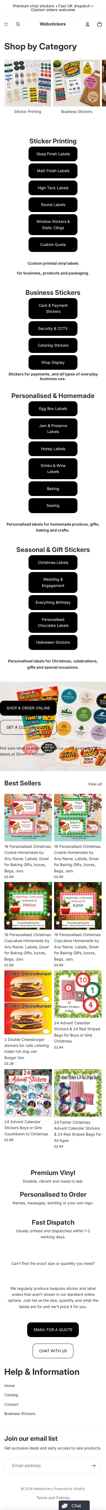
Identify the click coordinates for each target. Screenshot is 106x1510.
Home (9, 1385)
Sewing (53, 505)
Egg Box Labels (53, 408)
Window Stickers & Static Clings (53, 224)
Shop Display (53, 362)
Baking (53, 488)
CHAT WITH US (53, 1350)
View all (95, 784)
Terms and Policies (53, 1497)
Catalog (11, 1394)
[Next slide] (96, 90)
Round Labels (53, 204)
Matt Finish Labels (53, 170)
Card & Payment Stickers (53, 308)
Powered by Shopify (69, 1489)
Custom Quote (53, 244)
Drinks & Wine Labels (53, 468)
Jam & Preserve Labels (53, 428)
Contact (11, 1404)
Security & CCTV (53, 328)
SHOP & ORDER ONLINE (28, 708)
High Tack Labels (53, 187)
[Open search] (18, 24)
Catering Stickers (53, 345)
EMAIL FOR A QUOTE (53, 1329)
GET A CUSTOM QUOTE (28, 727)
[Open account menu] (87, 24)
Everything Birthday (53, 602)
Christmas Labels (53, 562)
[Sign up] (93, 1465)
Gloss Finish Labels (53, 153)
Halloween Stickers (53, 642)
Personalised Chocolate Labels (53, 622)
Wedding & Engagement (53, 582)
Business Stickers (19, 1413)
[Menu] (6, 24)
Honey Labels (53, 448)
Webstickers (42, 1489)
